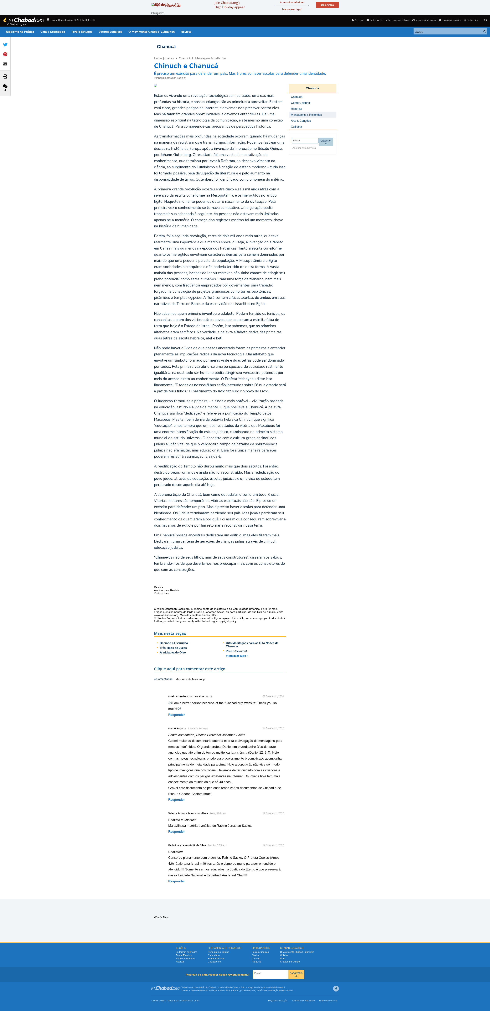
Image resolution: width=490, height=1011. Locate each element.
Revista (186, 32)
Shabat (255, 955)
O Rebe (284, 955)
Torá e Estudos (81, 32)
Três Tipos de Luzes (173, 647)
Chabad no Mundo (290, 961)
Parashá (256, 961)
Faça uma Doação (451, 20)
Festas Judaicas (164, 58)
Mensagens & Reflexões (210, 58)
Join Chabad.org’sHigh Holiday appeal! (229, 4)
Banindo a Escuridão (174, 643)
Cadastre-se (214, 961)
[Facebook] (336, 989)
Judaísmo (261, 990)
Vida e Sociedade (52, 32)
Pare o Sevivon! (236, 651)
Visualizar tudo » (237, 655)
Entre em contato (328, 1000)
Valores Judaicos (110, 32)
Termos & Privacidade (303, 1000)
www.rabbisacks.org (166, 614)
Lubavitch (221, 987)
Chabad (212, 987)
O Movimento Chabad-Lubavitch (151, 32)
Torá (253, 990)
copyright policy (227, 621)
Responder (176, 715)
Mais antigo (199, 679)
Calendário (214, 955)
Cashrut (256, 958)
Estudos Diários (216, 958)
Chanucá (166, 46)
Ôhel (282, 958)
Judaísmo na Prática (20, 32)
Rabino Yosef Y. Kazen (228, 990)
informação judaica (277, 990)
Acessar (359, 20)
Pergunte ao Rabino (398, 20)
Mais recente (184, 679)
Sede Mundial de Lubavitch (272, 987)
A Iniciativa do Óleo (173, 652)
